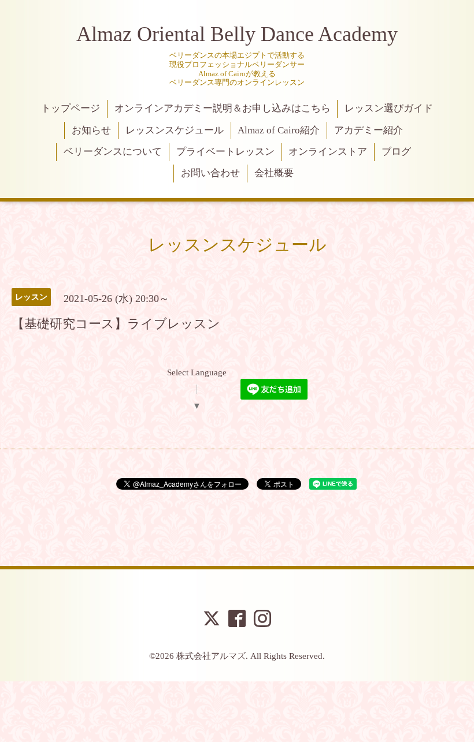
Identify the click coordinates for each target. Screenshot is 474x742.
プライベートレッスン (225, 151)
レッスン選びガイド (389, 108)
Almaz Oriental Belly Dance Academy (237, 34)
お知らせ (91, 130)
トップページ (70, 108)
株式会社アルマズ (211, 656)
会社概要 (274, 172)
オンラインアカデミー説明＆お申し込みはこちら (222, 108)
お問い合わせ (210, 172)
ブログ (396, 151)
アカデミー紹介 (368, 130)
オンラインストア (327, 151)
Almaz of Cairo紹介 (279, 130)
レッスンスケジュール (174, 130)
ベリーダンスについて (113, 151)
